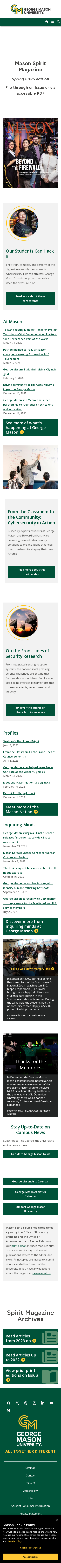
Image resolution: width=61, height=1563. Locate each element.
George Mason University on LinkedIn (43, 1404)
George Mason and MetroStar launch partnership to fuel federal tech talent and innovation (28, 404)
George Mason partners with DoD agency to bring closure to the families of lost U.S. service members (30, 903)
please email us (41, 1273)
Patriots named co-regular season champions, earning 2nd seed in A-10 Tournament (26, 354)
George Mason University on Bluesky (9, 1411)
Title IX (30, 1483)
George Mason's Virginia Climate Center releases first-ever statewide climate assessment (28, 837)
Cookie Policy (15, 1541)
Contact (30, 1475)
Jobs (30, 1498)
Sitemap (30, 1468)
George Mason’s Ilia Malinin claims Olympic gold (29, 372)
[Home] (30, 9)
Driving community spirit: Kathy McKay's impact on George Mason (28, 387)
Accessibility (30, 1491)
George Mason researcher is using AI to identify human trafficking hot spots (28, 886)
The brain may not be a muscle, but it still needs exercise (29, 870)
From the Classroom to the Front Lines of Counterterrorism (29, 754)
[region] (30, 1539)
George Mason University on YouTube (51, 1404)
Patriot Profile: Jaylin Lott (19, 793)
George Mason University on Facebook (9, 1404)
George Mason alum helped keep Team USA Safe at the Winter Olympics (28, 769)
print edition (19, 1246)
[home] (46, 21)
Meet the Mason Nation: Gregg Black (26, 782)
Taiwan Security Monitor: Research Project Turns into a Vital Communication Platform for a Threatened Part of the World (30, 334)
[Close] (57, 1519)
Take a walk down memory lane (30, 969)
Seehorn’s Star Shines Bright (21, 741)
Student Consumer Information (30, 1506)
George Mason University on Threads (26, 1404)
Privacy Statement (30, 1513)
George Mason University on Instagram (34, 1404)
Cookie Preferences (30, 1547)
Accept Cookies (31, 1556)
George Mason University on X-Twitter (17, 1404)
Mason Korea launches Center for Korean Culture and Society (29, 855)
